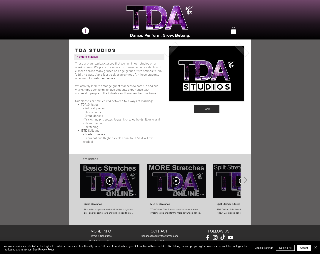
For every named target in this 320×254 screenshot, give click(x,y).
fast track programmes (118, 75)
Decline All (285, 248)
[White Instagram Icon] (215, 237)
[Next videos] (246, 180)
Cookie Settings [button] (264, 248)
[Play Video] (110, 181)
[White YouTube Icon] (230, 237)
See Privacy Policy (43, 249)
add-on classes (86, 75)
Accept (304, 248)
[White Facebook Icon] (207, 237)
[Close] (315, 247)
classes (80, 71)
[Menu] (85, 30)
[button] (233, 30)
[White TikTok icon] (223, 237)
